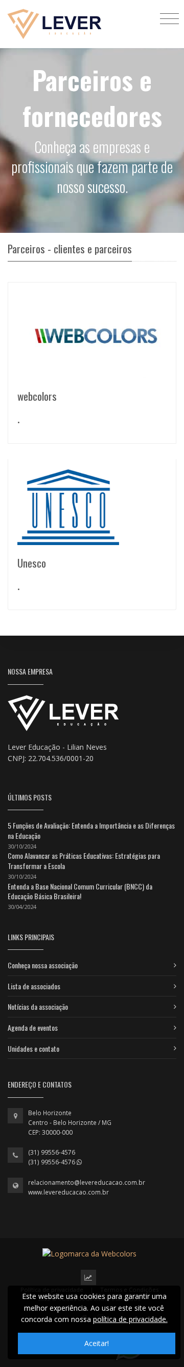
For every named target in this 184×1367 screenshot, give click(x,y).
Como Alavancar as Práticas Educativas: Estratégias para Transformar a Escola (84, 860)
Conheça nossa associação (43, 965)
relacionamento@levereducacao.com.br (86, 1182)
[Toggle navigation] (169, 18)
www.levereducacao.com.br (68, 1192)
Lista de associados (34, 986)
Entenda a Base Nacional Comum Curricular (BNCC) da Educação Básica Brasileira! (80, 891)
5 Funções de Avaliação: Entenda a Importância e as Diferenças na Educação (91, 830)
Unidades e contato (33, 1048)
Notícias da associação (38, 1006)
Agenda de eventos (33, 1027)
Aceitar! (96, 1343)
